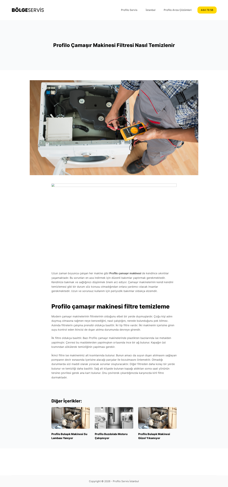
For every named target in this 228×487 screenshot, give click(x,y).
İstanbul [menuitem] (150, 10)
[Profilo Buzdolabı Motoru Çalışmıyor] (114, 418)
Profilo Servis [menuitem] (129, 10)
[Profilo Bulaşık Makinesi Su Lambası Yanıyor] (70, 418)
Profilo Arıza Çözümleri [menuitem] (178, 10)
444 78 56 (207, 10)
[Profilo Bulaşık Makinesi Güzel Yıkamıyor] (157, 418)
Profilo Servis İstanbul (126, 481)
